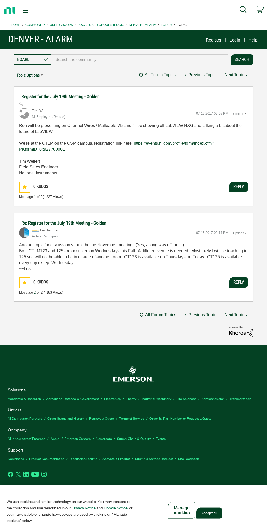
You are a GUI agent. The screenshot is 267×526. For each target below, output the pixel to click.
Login (235, 40)
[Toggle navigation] (35, 10)
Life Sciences (186, 398)
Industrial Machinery (156, 398)
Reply (238, 186)
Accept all (209, 513)
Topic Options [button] (28, 75)
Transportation (240, 398)
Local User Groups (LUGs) (101, 24)
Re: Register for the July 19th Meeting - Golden (63, 223)
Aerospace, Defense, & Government (72, 398)
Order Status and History (65, 418)
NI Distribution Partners (25, 418)
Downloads (16, 458)
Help (252, 40)
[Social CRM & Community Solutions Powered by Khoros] (241, 331)
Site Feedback (188, 458)
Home (16, 24)
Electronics (112, 398)
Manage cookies (182, 510)
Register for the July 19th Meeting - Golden (60, 96)
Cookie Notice (116, 507)
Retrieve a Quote (101, 418)
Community (35, 24)
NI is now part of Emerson (26, 438)
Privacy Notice (84, 507)
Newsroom (104, 438)
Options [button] (238, 114)
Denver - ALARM (142, 24)
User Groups (61, 24)
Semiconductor (213, 398)
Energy (131, 398)
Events (161, 438)
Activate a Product (116, 458)
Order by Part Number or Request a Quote (180, 418)
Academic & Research (24, 398)
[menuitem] (243, 10)
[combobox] (139, 59)
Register (213, 40)
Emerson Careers (78, 438)
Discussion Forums (83, 458)
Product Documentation (46, 458)
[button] (24, 187)
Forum (166, 24)
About (55, 438)
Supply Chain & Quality (134, 438)
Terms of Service (131, 418)
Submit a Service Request (154, 458)
